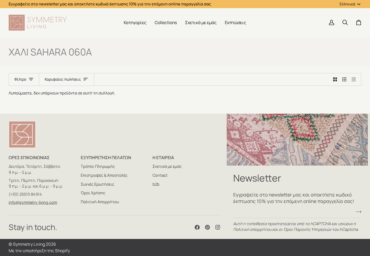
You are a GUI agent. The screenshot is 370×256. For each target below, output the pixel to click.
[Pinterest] (207, 227)
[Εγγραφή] (356, 212)
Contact (160, 175)
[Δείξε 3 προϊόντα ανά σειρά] (344, 79)
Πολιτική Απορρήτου (100, 201)
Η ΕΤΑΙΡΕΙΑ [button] (163, 157)
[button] (135, 22)
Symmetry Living (29, 244)
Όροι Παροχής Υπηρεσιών (307, 229)
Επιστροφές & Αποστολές (104, 175)
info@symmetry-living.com (33, 202)
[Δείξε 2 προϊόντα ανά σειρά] (335, 79)
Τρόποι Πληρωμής (98, 166)
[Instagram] (217, 227)
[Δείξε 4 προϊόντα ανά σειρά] (355, 79)
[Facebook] (197, 227)
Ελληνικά (347, 3)
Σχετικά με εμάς (167, 166)
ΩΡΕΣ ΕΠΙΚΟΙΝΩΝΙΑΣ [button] (29, 157)
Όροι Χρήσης (93, 192)
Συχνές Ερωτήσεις (97, 184)
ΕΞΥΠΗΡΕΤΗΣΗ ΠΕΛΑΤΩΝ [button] (106, 157)
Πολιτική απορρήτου (252, 229)
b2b (156, 184)
